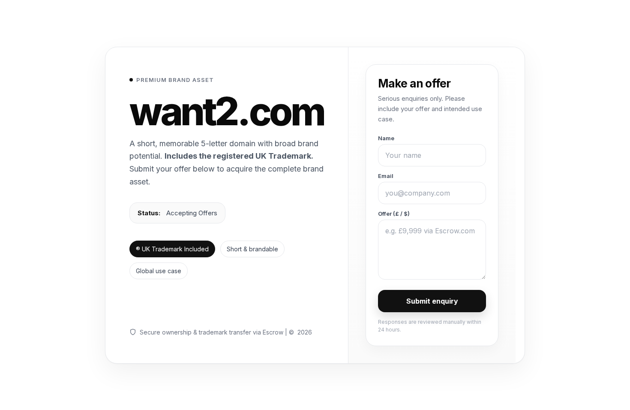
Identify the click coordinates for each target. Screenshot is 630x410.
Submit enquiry (432, 301)
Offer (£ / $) (394, 213)
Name (386, 138)
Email (385, 175)
